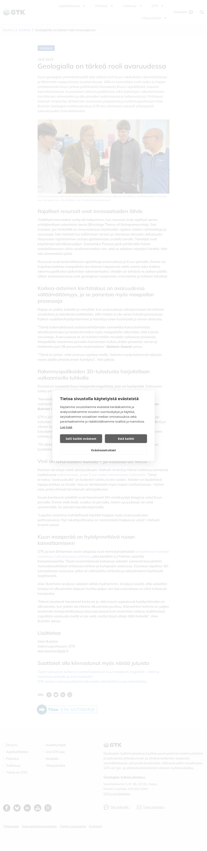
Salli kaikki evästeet (81, 439)
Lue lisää (66, 427)
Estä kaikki (126, 439)
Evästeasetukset (103, 450)
